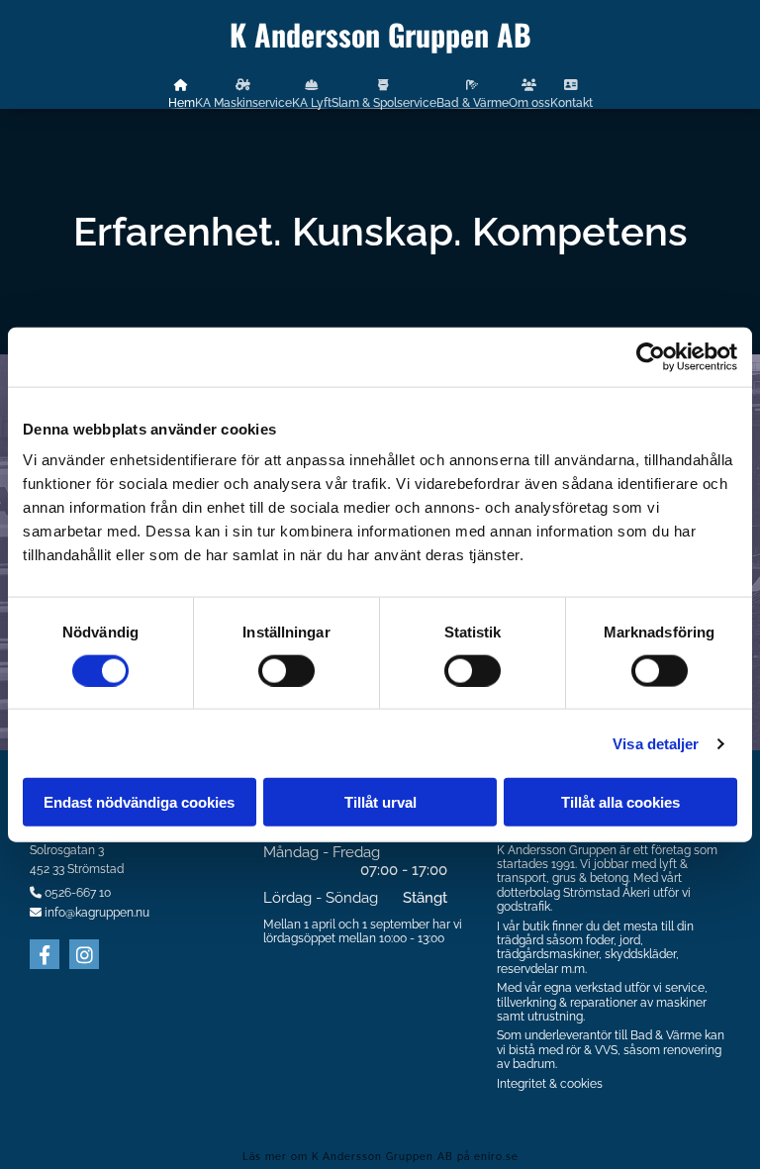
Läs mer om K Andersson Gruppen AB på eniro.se (380, 1156)
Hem (181, 102)
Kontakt (571, 102)
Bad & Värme (472, 102)
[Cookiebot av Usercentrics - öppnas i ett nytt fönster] (650, 356)
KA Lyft (312, 102)
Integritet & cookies (550, 1084)
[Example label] (84, 954)
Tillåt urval (380, 802)
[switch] (286, 670)
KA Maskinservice (243, 102)
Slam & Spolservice (384, 102)
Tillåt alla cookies (620, 802)
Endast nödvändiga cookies (139, 802)
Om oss (529, 102)
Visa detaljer (656, 742)
